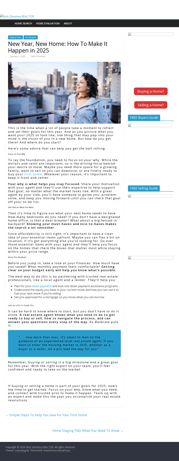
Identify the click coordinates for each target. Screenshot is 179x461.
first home (33, 174)
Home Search (23, 23)
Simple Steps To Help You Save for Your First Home (46, 415)
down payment (42, 286)
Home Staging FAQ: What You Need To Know (87, 430)
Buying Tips (15, 37)
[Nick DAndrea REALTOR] (17, 16)
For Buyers (30, 37)
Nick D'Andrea (38, 56)
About (68, 23)
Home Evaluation (48, 23)
